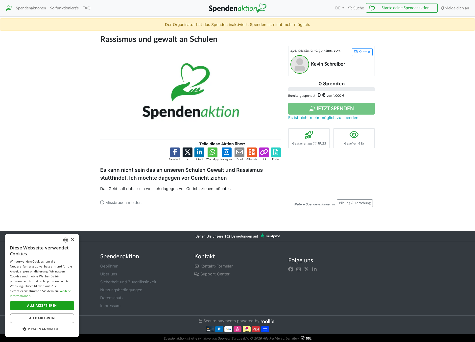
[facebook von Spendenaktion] (290, 269)
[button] (356, 8)
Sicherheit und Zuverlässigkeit (128, 281)
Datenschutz (112, 297)
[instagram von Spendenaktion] (298, 269)
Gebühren (109, 266)
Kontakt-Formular (216, 266)
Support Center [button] (214, 273)
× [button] (72, 240)
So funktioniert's (64, 8)
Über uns (108, 273)
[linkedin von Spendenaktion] (314, 269)
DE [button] (338, 8)
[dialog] (42, 285)
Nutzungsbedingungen (121, 289)
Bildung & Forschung (355, 203)
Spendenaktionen (31, 8)
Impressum (110, 305)
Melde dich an (456, 8)
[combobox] (65, 240)
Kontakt (363, 52)
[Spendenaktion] (9, 8)
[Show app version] (471, 338)
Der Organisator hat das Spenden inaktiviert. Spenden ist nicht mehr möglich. (237, 24)
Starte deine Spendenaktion (405, 8)
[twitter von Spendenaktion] (306, 269)
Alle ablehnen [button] (42, 318)
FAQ (87, 8)
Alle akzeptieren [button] (42, 305)
